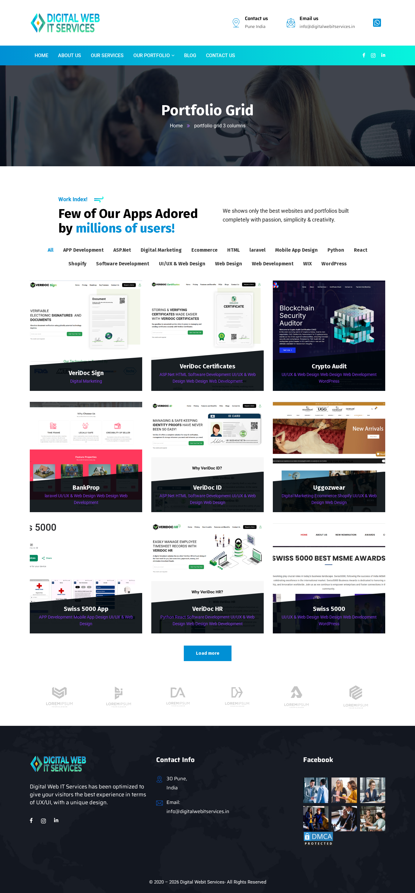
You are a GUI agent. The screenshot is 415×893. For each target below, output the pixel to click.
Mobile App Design (91, 617)
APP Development (56, 617)
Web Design (197, 381)
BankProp (86, 487)
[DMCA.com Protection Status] (318, 838)
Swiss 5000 (329, 608)
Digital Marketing (86, 381)
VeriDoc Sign (86, 373)
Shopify (345, 495)
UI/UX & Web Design (300, 374)
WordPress (329, 381)
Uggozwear (329, 487)
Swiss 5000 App (86, 608)
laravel (51, 495)
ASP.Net (167, 374)
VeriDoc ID (207, 487)
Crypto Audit (329, 366)
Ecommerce (325, 495)
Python (167, 617)
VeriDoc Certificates (207, 366)
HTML (181, 374)
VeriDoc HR (207, 608)
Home (176, 126)
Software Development (209, 374)
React (180, 617)
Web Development (226, 381)
